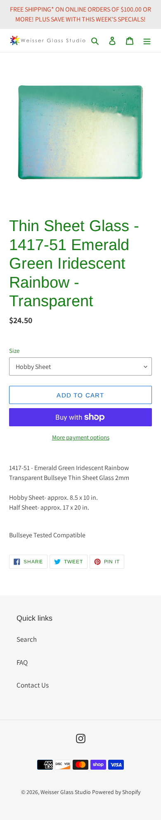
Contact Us (33, 685)
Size (14, 350)
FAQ (22, 662)
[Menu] (147, 40)
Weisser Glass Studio (65, 792)
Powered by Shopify (116, 792)
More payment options (80, 437)
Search (27, 639)
